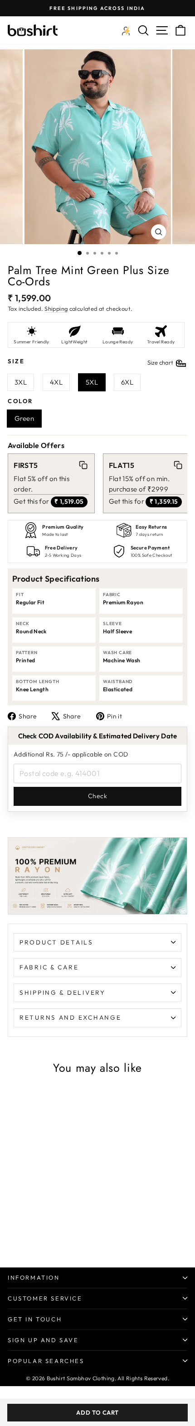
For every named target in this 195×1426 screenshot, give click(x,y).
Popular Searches (46, 1360)
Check (97, 796)
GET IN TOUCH (35, 1319)
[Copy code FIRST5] (83, 465)
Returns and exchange (70, 1017)
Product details (56, 942)
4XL (56, 382)
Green (24, 418)
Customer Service (45, 1298)
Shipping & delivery (63, 992)
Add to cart (97, 1412)
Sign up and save (43, 1340)
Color (20, 401)
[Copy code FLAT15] (178, 465)
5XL (92, 382)
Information (34, 1277)
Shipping (56, 308)
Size (91, 361)
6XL (127, 382)
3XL (21, 382)
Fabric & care (49, 967)
